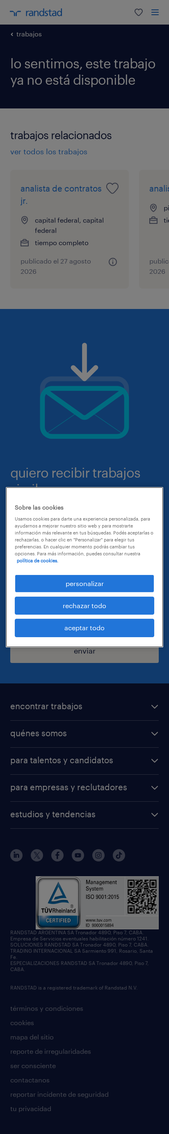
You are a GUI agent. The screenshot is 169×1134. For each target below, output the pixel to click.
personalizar (85, 583)
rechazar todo (84, 605)
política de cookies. (37, 560)
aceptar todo (84, 627)
